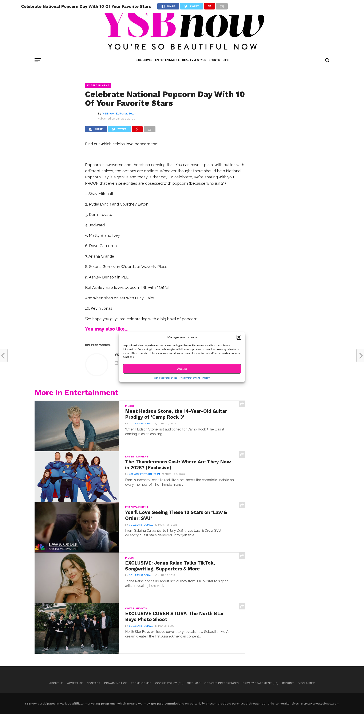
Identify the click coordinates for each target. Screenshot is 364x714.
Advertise (75, 683)
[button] (239, 337)
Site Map (194, 683)
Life (226, 60)
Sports (214, 60)
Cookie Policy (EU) (169, 683)
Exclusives (144, 60)
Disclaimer (306, 683)
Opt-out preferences (165, 377)
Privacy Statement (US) (260, 683)
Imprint (206, 377)
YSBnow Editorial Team (119, 113)
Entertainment (167, 60)
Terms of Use (141, 683)
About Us (56, 683)
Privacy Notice (115, 683)
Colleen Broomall (141, 423)
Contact (93, 683)
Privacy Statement (189, 377)
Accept (182, 368)
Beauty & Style (194, 60)
